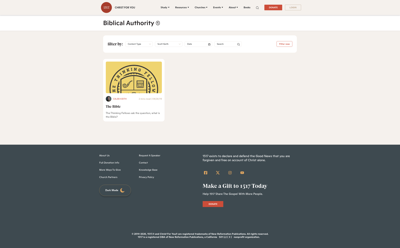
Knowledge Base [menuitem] (148, 169)
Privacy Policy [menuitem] (146, 177)
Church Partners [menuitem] (108, 177)
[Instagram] (230, 173)
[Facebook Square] (206, 173)
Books (247, 7)
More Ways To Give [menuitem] (110, 169)
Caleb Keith (120, 98)
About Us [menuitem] (104, 155)
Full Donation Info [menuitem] (109, 162)
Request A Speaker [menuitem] (149, 155)
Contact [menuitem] (143, 162)
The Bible (113, 106)
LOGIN (293, 7)
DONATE (273, 7)
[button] (257, 7)
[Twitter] (218, 173)
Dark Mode (111, 190)
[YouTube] (242, 173)
